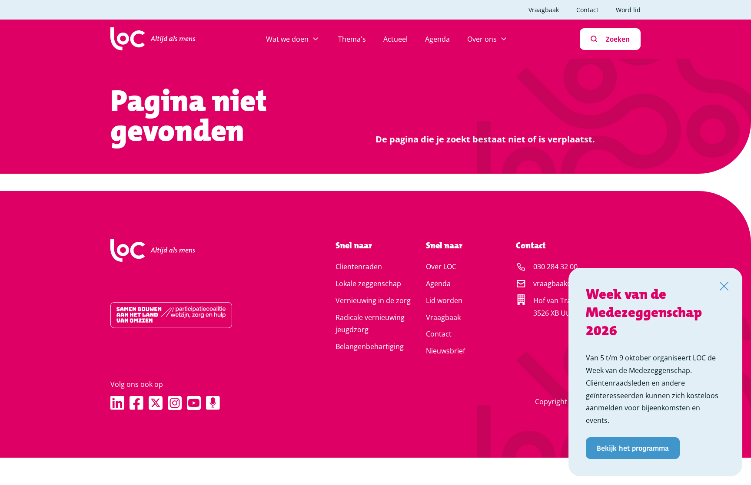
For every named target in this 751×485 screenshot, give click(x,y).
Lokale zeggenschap (368, 283)
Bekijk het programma (633, 448)
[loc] (152, 39)
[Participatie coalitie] (195, 315)
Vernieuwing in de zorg (373, 300)
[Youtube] (194, 403)
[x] (156, 403)
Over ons (482, 39)
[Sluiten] (724, 286)
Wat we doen (287, 39)
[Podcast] (213, 403)
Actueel (395, 39)
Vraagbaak (543, 10)
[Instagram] (175, 403)
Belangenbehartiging (370, 346)
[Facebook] (136, 403)
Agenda (437, 39)
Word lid (628, 10)
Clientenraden (359, 266)
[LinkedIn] (117, 403)
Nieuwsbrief (445, 351)
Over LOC (441, 266)
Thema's (352, 39)
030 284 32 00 (555, 266)
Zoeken (618, 39)
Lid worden (444, 300)
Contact (587, 10)
